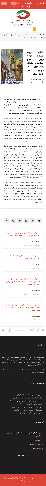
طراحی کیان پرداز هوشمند (23, 481)
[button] (34, 29)
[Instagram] (27, 455)
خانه (43, 35)
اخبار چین (34, 82)
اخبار (39, 35)
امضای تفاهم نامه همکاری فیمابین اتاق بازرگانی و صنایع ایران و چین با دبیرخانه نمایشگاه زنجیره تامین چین (23, 308)
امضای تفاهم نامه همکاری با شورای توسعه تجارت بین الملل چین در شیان (23, 257)
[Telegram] (23, 455)
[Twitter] (19, 455)
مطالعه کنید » (36, 242)
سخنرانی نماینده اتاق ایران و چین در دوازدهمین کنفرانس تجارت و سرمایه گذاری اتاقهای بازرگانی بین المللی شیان (23, 282)
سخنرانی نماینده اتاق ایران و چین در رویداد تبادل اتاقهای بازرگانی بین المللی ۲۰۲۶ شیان (23, 234)
